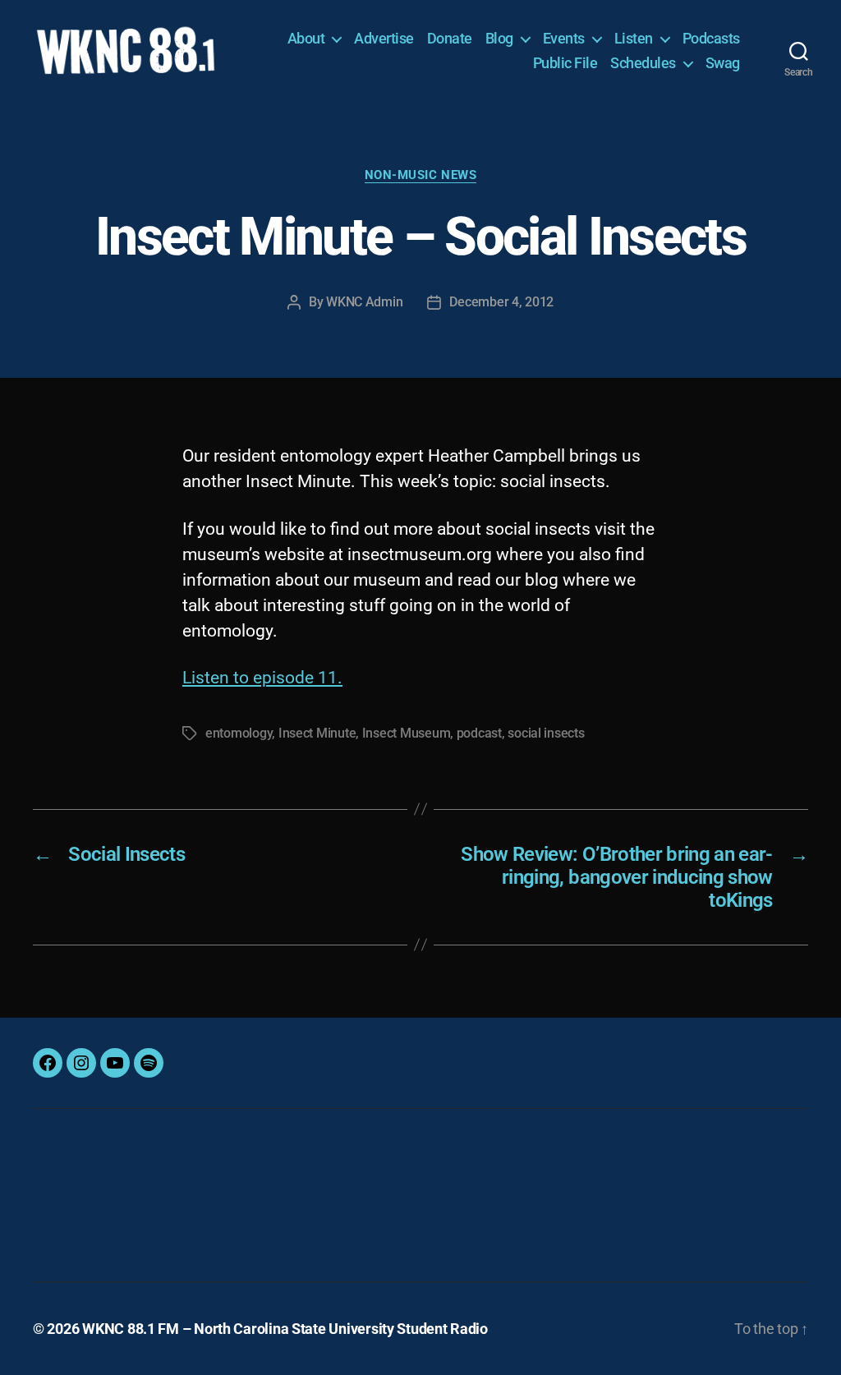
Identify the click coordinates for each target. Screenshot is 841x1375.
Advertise (384, 38)
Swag (722, 62)
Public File (565, 62)
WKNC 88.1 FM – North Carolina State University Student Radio (285, 1328)
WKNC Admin (364, 302)
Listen (633, 38)
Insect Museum (406, 733)
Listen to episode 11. (262, 678)
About (306, 38)
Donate (449, 38)
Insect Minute (317, 733)
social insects (546, 733)
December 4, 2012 (501, 302)
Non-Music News (421, 175)
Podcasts (711, 38)
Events (564, 38)
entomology (238, 733)
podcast (479, 733)
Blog (499, 38)
